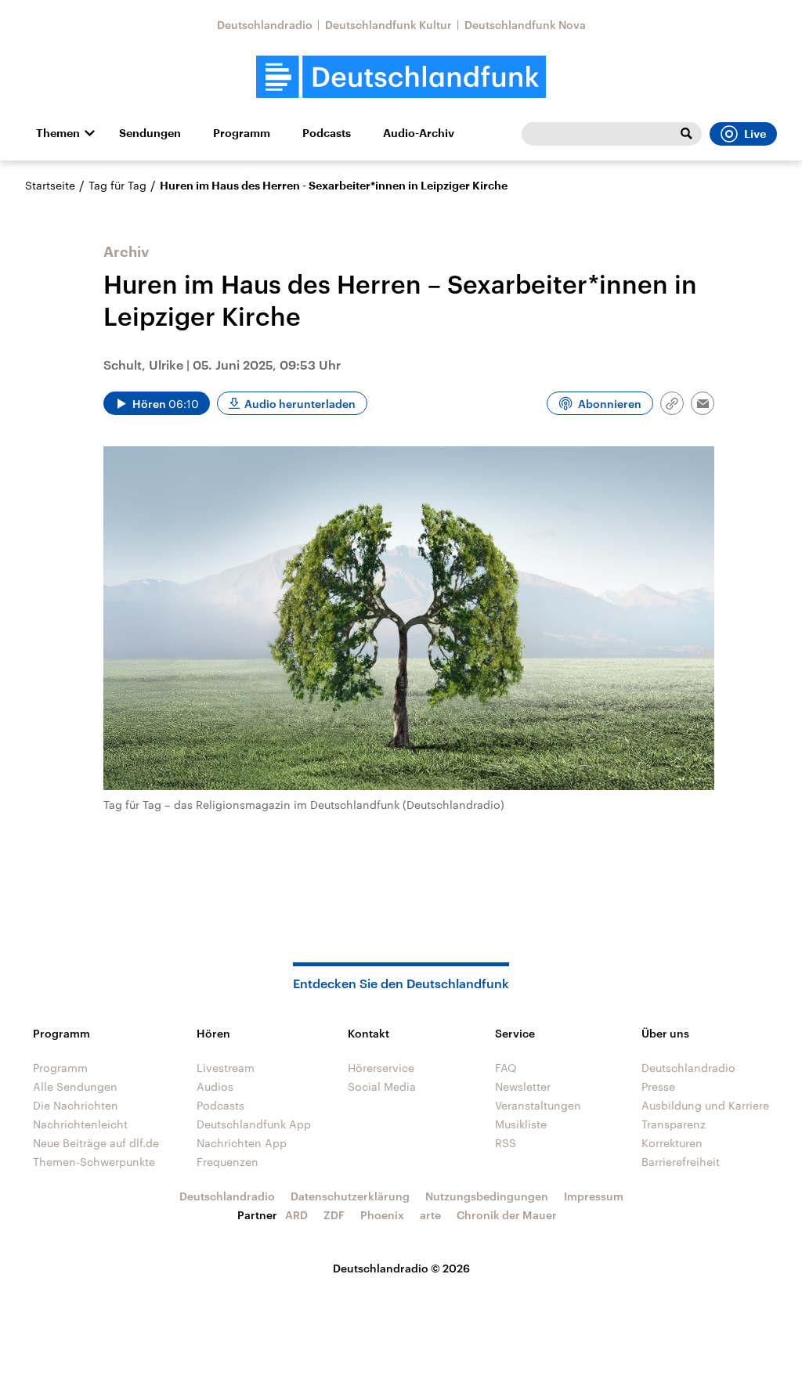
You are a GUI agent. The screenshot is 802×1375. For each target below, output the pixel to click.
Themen (58, 133)
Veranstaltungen (538, 1105)
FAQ (506, 1067)
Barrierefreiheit (680, 1161)
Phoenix (382, 1215)
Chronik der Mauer (507, 1215)
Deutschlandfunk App (254, 1124)
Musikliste (521, 1124)
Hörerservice (381, 1067)
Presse (658, 1086)
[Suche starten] (686, 134)
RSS (505, 1142)
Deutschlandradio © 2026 (401, 1268)
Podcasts (326, 133)
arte (430, 1215)
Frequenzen (227, 1161)
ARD (296, 1215)
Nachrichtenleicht (80, 1124)
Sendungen (150, 133)
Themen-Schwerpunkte (94, 1161)
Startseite (50, 185)
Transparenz (673, 1124)
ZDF (334, 1215)
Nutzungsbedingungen (486, 1196)
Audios (215, 1086)
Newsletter (523, 1086)
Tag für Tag (117, 185)
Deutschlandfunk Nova (525, 24)
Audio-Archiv (418, 133)
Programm (241, 133)
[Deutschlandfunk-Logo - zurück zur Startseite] (401, 77)
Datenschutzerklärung (350, 1196)
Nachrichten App (242, 1142)
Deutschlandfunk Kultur (388, 24)
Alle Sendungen (75, 1086)
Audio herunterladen (300, 403)
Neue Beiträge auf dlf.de (96, 1142)
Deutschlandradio (264, 24)
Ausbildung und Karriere (705, 1105)
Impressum (593, 1196)
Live (755, 133)
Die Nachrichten (75, 1105)
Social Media (382, 1086)
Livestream (226, 1067)
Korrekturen (672, 1142)
